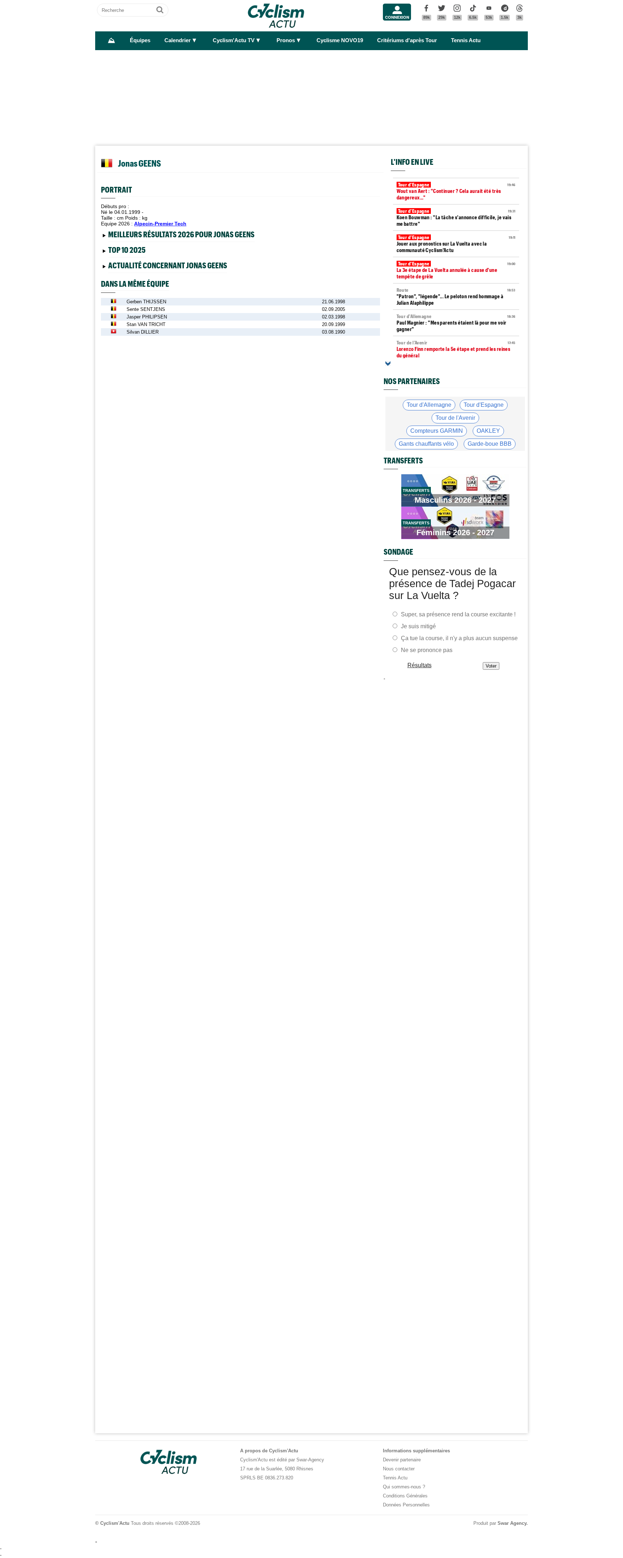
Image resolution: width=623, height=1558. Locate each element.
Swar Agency (512, 1523)
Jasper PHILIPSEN (147, 317)
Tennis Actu (466, 40)
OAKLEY (488, 431)
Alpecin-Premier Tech (160, 223)
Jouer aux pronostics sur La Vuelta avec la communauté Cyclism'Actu (456, 243)
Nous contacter (399, 1468)
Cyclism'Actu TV (234, 40)
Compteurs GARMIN (436, 431)
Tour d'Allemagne (429, 405)
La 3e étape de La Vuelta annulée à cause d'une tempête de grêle (456, 270)
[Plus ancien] (388, 363)
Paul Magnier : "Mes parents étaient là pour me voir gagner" (456, 322)
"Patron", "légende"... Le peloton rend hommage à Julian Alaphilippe (456, 296)
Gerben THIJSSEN (146, 301)
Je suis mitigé (418, 626)
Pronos (286, 40)
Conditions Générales (405, 1495)
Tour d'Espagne (484, 405)
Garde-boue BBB (490, 444)
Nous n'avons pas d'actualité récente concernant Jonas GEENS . (175, 266)
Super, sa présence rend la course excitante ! (458, 614)
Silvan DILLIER (143, 332)
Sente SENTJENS (146, 309)
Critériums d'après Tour (407, 40)
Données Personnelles (406, 1505)
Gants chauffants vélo (426, 444)
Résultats (419, 665)
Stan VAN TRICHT (146, 324)
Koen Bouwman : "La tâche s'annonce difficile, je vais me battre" (456, 217)
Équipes (140, 40)
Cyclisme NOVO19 (340, 40)
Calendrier (177, 40)
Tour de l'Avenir (455, 418)
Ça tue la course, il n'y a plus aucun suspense (459, 638)
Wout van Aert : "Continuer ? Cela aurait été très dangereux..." (456, 191)
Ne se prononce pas (426, 650)
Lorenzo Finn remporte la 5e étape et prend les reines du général (456, 349)
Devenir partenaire (402, 1459)
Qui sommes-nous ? (404, 1486)
